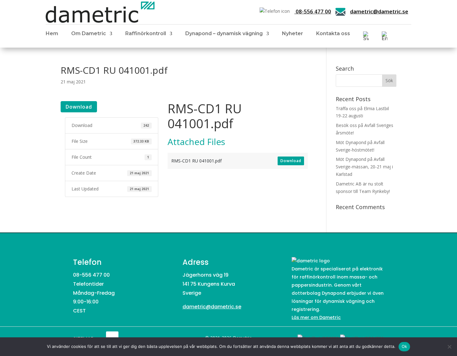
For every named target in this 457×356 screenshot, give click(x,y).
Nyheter (292, 33)
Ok (404, 346)
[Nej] (449, 347)
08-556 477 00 (312, 11)
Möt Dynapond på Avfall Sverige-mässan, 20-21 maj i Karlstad (364, 166)
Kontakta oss (333, 33)
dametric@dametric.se (379, 11)
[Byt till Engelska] (384, 37)
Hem (52, 33)
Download (79, 106)
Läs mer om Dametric (316, 317)
